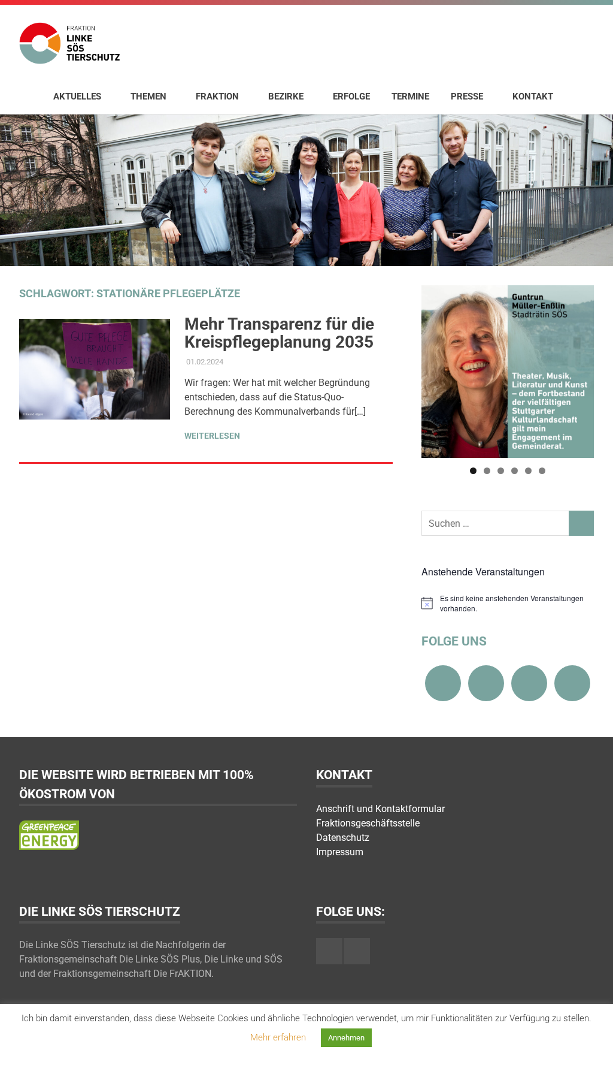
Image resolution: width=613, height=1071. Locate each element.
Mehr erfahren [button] (278, 1037)
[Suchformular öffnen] (579, 96)
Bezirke (286, 96)
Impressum (339, 852)
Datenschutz (342, 837)
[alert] (507, 603)
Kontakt (532, 96)
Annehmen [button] (346, 1037)
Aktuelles (77, 96)
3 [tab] (500, 470)
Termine (410, 96)
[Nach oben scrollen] (591, 1049)
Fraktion (217, 96)
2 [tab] (487, 470)
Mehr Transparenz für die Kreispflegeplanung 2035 (279, 333)
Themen (148, 96)
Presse (467, 96)
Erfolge (351, 96)
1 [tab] (473, 470)
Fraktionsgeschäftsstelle (368, 823)
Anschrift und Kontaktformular (380, 808)
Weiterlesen (212, 436)
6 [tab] (542, 470)
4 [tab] (514, 470)
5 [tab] (528, 470)
